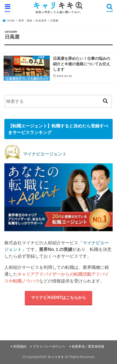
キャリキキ (56, 357)
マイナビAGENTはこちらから (58, 297)
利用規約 (19, 346)
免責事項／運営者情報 (88, 346)
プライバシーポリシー (49, 346)
